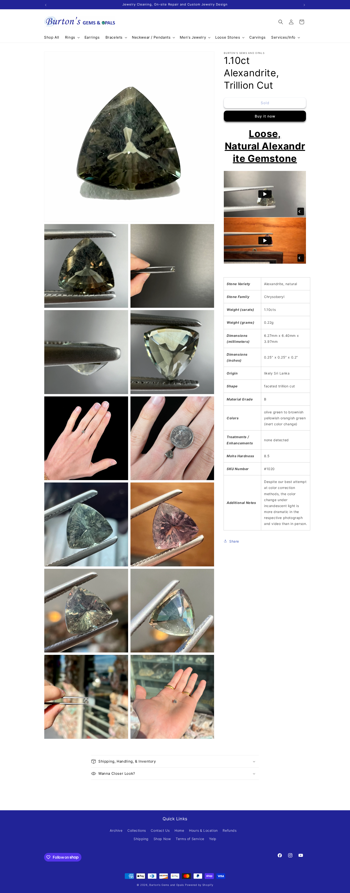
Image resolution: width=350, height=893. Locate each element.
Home (179, 830)
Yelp (212, 839)
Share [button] (234, 541)
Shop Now (162, 839)
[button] (72, 37)
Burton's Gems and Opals (166, 885)
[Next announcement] (304, 4)
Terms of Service (190, 839)
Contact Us (160, 830)
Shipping (141, 839)
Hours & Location (203, 830)
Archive (116, 830)
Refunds (229, 830)
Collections (136, 830)
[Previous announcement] (45, 4)
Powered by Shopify (199, 885)
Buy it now (265, 116)
